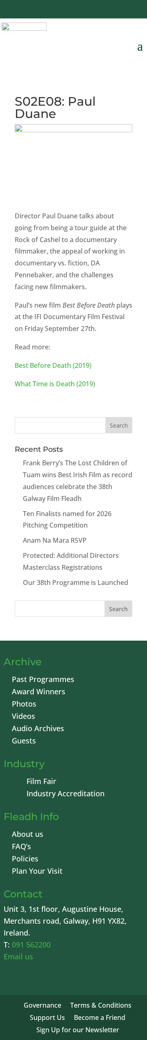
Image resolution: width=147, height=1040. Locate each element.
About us (27, 835)
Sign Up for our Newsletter (77, 1030)
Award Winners (38, 692)
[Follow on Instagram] (111, 10)
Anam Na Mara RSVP (55, 540)
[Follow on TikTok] (130, 10)
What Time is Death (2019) (55, 383)
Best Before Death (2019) (53, 365)
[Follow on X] (72, 10)
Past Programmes (43, 680)
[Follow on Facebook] (52, 10)
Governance (42, 1006)
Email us (18, 956)
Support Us (47, 1018)
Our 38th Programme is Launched (75, 582)
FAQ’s (21, 847)
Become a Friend (99, 1018)
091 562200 (31, 944)
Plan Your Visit (37, 872)
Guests (24, 741)
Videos (23, 717)
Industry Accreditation (66, 794)
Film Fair (41, 782)
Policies (25, 859)
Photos (24, 705)
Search (118, 609)
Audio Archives (38, 729)
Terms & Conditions (100, 1006)
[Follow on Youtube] (91, 10)
